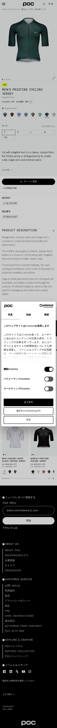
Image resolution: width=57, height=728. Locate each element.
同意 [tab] (10, 315)
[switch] (48, 378)
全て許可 (28, 402)
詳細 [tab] (28, 315)
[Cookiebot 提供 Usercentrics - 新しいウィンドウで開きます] (40, 306)
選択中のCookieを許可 (28, 411)
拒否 (28, 420)
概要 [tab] (46, 315)
